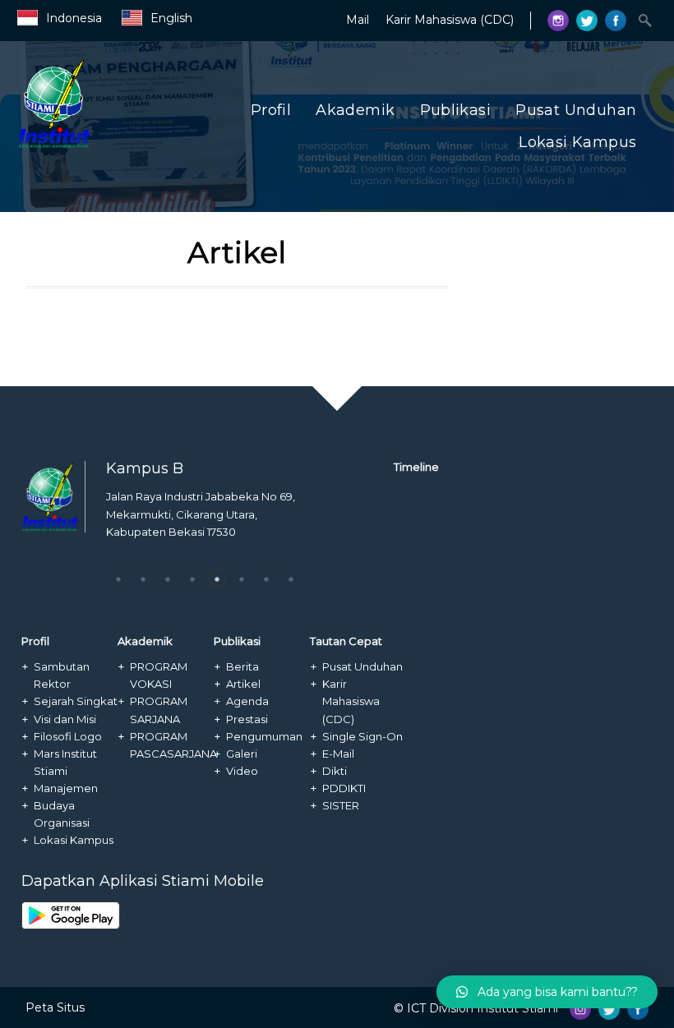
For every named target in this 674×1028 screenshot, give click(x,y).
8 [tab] (291, 577)
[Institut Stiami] (109, 145)
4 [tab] (192, 577)
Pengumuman (264, 736)
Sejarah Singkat (76, 701)
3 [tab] (167, 577)
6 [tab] (241, 577)
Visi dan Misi (65, 719)
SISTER (340, 805)
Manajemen (66, 788)
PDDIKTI (344, 788)
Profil (271, 110)
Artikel (243, 683)
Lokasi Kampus (577, 142)
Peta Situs (55, 1007)
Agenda (247, 701)
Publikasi (456, 110)
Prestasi (247, 719)
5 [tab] (217, 577)
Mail (357, 19)
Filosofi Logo (68, 736)
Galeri (241, 753)
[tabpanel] (208, 519)
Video (242, 770)
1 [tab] (118, 577)
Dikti (334, 770)
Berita (242, 666)
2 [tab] (143, 577)
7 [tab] (266, 577)
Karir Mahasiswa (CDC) (449, 19)
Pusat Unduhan (575, 110)
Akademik (355, 110)
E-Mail (338, 753)
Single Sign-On (362, 736)
